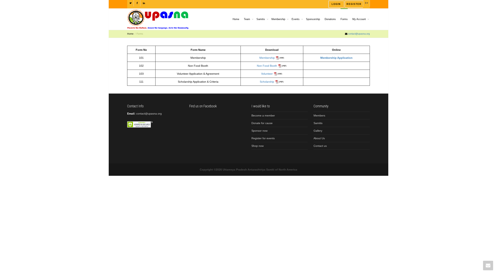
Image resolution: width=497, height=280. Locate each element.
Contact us (320, 145)
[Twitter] (130, 3)
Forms (344, 19)
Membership (278, 19)
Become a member (263, 115)
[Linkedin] (144, 3)
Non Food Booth (267, 65)
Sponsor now (259, 130)
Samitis (261, 19)
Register (354, 4)
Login (336, 4)
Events (296, 19)
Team (247, 19)
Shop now (257, 145)
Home (236, 19)
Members (319, 115)
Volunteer (267, 73)
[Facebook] (137, 3)
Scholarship (267, 81)
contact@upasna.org (359, 33)
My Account (359, 19)
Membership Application (336, 57)
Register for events (263, 138)
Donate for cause (262, 123)
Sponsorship (313, 19)
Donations (330, 19)
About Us (319, 138)
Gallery (318, 130)
